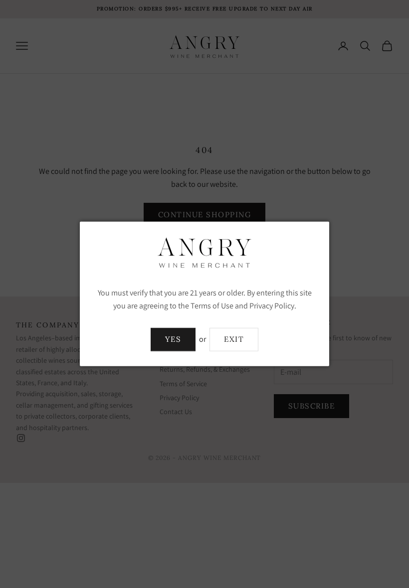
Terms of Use (212, 305)
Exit (234, 339)
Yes (173, 339)
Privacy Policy (271, 305)
